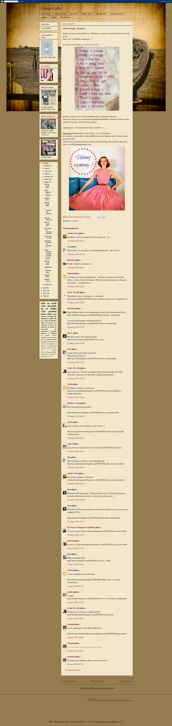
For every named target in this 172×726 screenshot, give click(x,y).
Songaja (70, 624)
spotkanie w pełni (47, 318)
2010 (44, 296)
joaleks (70, 591)
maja (46, 174)
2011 (44, 293)
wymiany (44, 17)
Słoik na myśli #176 (46, 204)
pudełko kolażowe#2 (51, 339)
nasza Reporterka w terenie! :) (48, 192)
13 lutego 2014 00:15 (75, 267)
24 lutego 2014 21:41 (75, 438)
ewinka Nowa (72, 233)
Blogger (119, 721)
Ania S (70, 443)
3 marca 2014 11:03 (75, 602)
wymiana (74, 220)
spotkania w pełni (60, 14)
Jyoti (69, 349)
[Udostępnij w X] (101, 217)
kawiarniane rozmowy (117, 14)
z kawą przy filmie (100, 14)
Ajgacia (70, 273)
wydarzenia (44, 329)
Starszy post (125, 681)
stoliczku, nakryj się (48, 219)
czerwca (47, 171)
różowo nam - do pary (48, 237)
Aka (69, 246)
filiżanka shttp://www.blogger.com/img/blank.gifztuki (48, 352)
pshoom (70, 540)
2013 (44, 288)
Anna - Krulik (73, 292)
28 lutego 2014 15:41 (75, 535)
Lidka (69, 384)
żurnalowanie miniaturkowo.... (48, 269)
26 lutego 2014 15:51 (75, 521)
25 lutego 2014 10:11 (75, 451)
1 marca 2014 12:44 (75, 548)
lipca (46, 168)
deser (51, 325)
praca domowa (52, 346)
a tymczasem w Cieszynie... (48, 211)
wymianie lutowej (90, 44)
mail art (43, 346)
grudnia (47, 165)
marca (47, 179)
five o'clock (44, 321)
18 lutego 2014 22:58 (75, 286)
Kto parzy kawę (66, 17)
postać (44, 348)
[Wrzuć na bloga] (99, 217)
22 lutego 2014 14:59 (75, 378)
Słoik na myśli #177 (46, 186)
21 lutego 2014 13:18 (75, 362)
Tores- (70, 332)
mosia (69, 422)
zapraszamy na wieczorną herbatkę (48, 230)
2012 (44, 290)
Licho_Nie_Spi (73, 368)
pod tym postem (101, 119)
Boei (69, 554)
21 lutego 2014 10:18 (75, 343)
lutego (47, 182)
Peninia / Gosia (73, 403)
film (51, 316)
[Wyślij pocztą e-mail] (97, 217)
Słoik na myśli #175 (46, 224)
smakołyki (53, 333)
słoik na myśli (73, 14)
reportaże (54, 17)
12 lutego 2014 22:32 (75, 240)
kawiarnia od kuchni (47, 327)
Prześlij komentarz (72, 670)
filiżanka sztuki (86, 14)
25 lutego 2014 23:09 (75, 499)
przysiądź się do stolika (48, 307)
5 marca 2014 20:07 (75, 618)
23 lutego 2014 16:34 (75, 416)
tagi (50, 337)
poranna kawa (46, 199)
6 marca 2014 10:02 (75, 637)
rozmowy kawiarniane (49, 342)
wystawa (43, 344)
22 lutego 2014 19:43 (75, 397)
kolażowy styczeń (47, 280)
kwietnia (47, 176)
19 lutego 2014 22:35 (75, 302)
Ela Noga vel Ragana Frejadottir (81, 527)
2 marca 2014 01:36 (75, 586)
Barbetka (71, 259)
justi (69, 489)
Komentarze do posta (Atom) (102, 688)
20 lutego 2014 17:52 (75, 327)
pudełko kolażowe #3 (46, 356)
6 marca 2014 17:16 (75, 664)
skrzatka (71, 656)
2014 (44, 163)
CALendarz (44, 331)
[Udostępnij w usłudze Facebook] (103, 217)
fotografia (51, 344)
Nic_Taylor (89, 721)
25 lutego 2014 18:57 (75, 467)
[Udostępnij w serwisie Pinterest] (105, 217)
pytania (51, 323)
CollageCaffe (50, 8)
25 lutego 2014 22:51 (75, 483)
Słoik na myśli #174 (46, 262)
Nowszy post (69, 681)
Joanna (70, 570)
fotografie (52, 354)
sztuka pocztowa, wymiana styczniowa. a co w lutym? (48, 254)
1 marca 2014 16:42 (75, 564)
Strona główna (46, 14)
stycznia (47, 284)
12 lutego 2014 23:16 (75, 254)
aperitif (50, 348)
